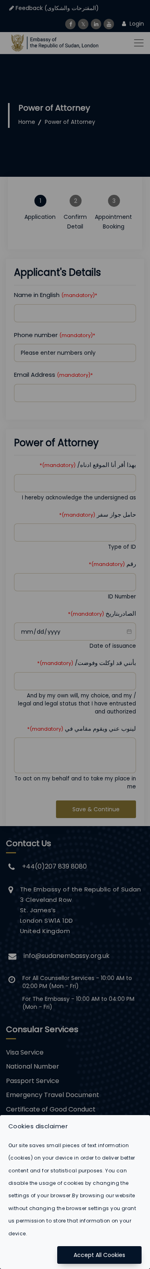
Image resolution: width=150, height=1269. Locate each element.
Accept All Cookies (99, 1255)
